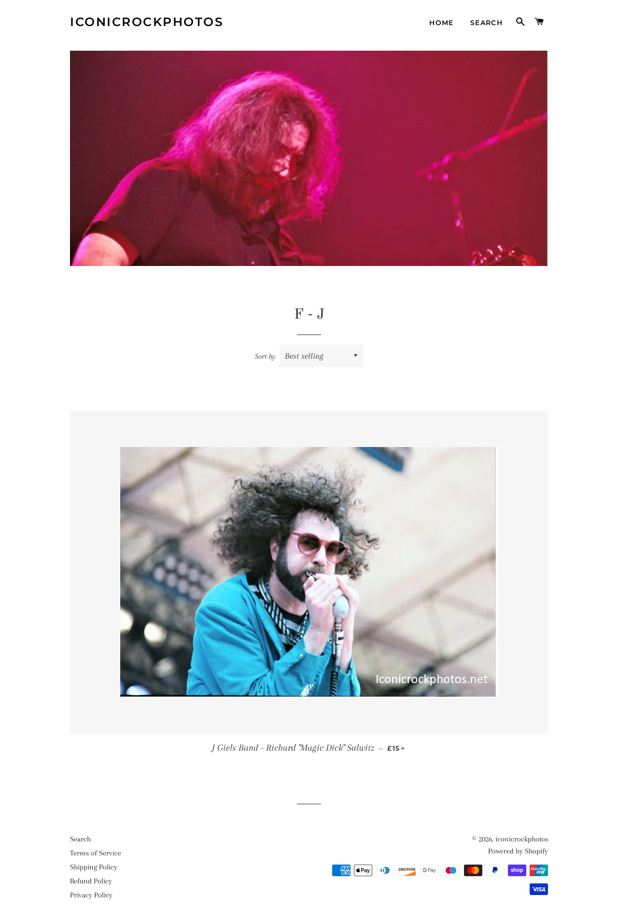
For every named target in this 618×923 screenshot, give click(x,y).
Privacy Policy (91, 895)
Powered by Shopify (518, 851)
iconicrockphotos (147, 21)
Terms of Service (95, 853)
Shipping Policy (93, 867)
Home (441, 22)
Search (486, 22)
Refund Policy (91, 881)
